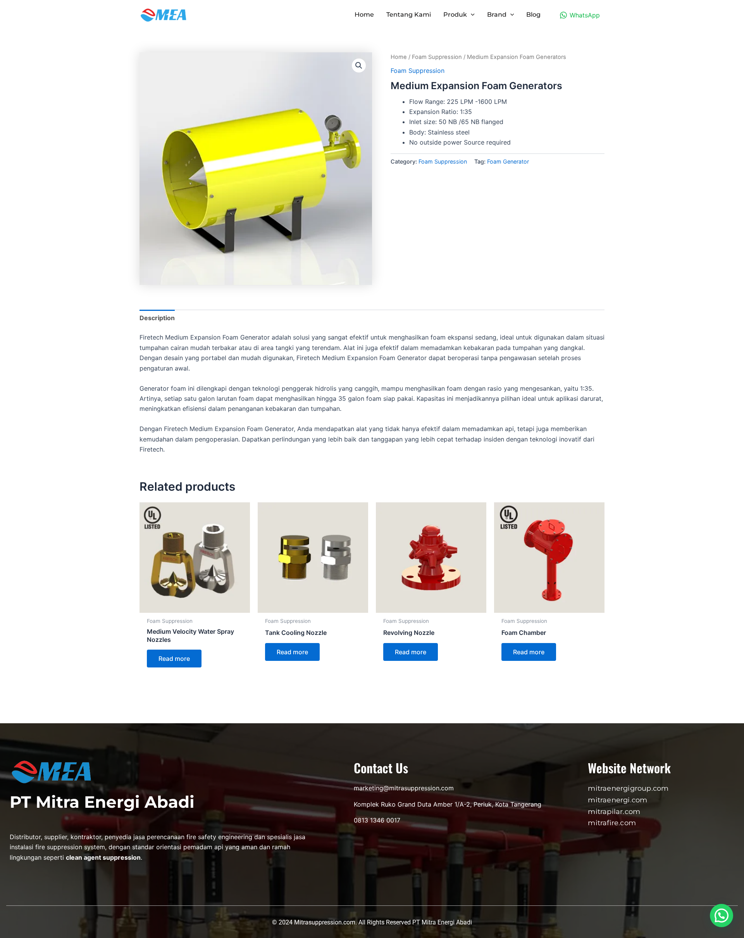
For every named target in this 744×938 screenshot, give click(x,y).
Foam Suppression (437, 56)
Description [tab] (157, 318)
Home (399, 56)
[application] (471, 14)
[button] (359, 65)
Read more (174, 658)
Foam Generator (508, 161)
